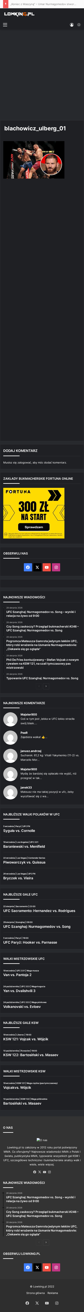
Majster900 (29, 714)
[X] (39, 1172)
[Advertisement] (42, 75)
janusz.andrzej (31, 751)
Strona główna (35, 1293)
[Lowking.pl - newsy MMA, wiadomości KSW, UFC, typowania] (19, 14)
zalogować (24, 462)
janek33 (26, 787)
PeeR (24, 732)
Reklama (53, 1293)
